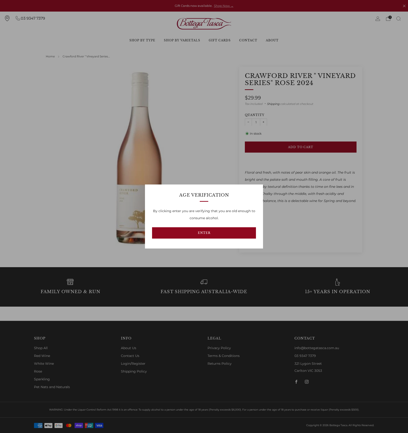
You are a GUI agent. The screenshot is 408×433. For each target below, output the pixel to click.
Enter (204, 233)
